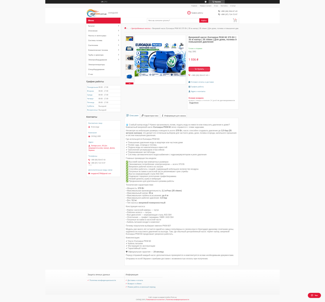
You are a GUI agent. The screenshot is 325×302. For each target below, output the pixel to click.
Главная (194, 6)
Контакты (224, 6)
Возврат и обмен (135, 284)
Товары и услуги (205, 6)
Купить (201, 69)
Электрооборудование (97, 60)
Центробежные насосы (141, 28)
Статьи (232, 6)
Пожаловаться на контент (155, 299)
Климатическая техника (98, 50)
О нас (216, 6)
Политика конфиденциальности (103, 280)
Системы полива (95, 40)
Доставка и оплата (135, 280)
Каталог (91, 26)
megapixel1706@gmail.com (101, 173)
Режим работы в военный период (141, 287)
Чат (316, 295)
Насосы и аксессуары (97, 36)
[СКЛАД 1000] (96, 13)
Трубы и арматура (95, 55)
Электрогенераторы (96, 65)
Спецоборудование (96, 69)
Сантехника (93, 45)
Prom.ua (174, 297)
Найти (203, 20)
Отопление (93, 31)
